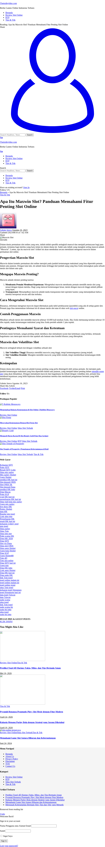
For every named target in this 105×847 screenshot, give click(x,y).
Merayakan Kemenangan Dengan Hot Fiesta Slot (19, 423)
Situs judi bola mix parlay (11, 502)
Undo (2, 814)
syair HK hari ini (7, 497)
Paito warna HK (7, 536)
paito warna (5, 600)
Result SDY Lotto (8, 470)
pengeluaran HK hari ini (10, 499)
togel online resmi (7, 585)
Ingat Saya (7, 836)
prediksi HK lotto (7, 489)
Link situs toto (6, 516)
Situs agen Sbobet (7, 548)
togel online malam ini (9, 580)
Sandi (2, 831)
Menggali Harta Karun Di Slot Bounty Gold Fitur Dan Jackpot (24, 436)
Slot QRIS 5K (6, 484)
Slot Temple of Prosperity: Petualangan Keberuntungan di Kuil (24, 449)
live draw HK (6, 506)
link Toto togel (6, 578)
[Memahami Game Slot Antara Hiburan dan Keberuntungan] (10, 730)
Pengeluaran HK (7, 519)
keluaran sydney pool (9, 524)
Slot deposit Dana (7, 487)
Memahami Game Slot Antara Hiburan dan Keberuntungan (28, 738)
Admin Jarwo (6, 230)
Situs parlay (5, 529)
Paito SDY (4, 467)
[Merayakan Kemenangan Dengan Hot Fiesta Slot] (5, 417)
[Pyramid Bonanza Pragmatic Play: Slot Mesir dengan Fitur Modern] (22, 704)
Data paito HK (6, 575)
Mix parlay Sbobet (8, 475)
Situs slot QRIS (6, 546)
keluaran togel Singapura (10, 590)
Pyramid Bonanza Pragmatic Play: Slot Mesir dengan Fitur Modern (31, 712)
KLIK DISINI (6, 621)
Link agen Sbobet (7, 570)
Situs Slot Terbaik (25, 428)
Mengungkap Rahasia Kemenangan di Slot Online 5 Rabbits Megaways (27, 410)
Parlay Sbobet (6, 509)
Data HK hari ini (7, 573)
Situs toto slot (6, 533)
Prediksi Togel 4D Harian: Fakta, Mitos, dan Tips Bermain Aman (30, 668)
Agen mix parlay (7, 504)
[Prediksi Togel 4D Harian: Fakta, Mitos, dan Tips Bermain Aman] (22, 660)
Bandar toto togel (7, 514)
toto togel (4, 526)
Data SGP (4, 553)
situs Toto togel (6, 587)
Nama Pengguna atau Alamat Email (15, 826)
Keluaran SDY (6, 465)
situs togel (4, 602)
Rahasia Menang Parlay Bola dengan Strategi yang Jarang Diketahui (32, 722)
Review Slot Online (8, 415)
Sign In (26, 187)
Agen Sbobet (5, 477)
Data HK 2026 (6, 538)
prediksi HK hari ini (8, 480)
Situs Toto (4, 531)
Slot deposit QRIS (8, 482)
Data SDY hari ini (8, 563)
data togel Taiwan (7, 595)
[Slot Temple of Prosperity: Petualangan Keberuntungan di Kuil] (12, 443)
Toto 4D (3, 558)
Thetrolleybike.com (8, 3)
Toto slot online (6, 560)
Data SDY (4, 541)
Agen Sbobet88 (7, 555)
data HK (3, 511)
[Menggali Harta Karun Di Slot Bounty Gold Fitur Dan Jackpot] (7, 430)
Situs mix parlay (7, 472)
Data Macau (5, 492)
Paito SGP (4, 494)
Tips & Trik (5, 195)
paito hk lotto (5, 609)
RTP (19, 441)
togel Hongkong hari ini (10, 592)
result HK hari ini (7, 521)
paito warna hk (6, 607)
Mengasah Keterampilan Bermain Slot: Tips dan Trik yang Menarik (34, 805)
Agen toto (4, 565)
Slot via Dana (6, 543)
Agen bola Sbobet (8, 551)
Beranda (3, 192)
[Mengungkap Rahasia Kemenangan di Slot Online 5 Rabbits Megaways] (10, 404)
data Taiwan (5, 597)
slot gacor (74, 308)
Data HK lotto (6, 568)
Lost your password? (9, 846)
